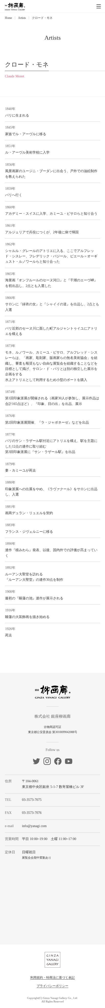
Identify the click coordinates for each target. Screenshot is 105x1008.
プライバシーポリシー (52, 986)
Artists (22, 18)
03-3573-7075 (32, 800)
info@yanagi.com (34, 826)
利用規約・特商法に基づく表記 (52, 977)
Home (8, 18)
